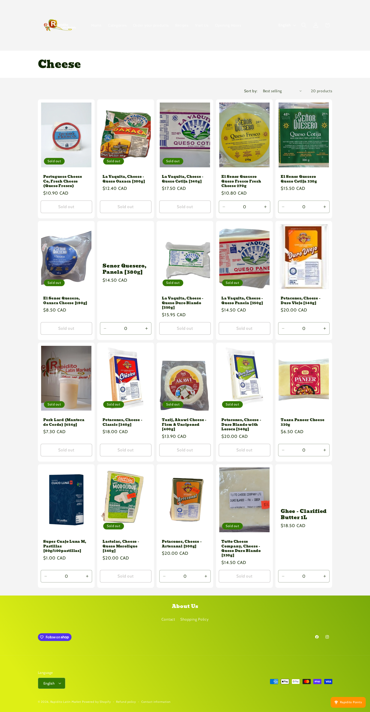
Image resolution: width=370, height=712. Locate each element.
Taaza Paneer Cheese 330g (302, 422)
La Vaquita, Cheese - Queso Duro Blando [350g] (182, 303)
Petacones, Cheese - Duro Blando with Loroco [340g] (241, 424)
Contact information (156, 701)
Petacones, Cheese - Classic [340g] (122, 422)
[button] (304, 25)
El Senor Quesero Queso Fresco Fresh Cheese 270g (241, 181)
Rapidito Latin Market (65, 701)
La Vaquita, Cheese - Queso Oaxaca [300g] (124, 178)
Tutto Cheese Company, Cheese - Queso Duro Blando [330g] (241, 548)
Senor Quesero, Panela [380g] (124, 269)
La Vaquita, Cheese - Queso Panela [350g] (242, 300)
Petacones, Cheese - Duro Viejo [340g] (300, 300)
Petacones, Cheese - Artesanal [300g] (181, 543)
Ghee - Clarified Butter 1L (304, 514)
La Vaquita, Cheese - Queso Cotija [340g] (182, 178)
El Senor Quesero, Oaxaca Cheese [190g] (65, 300)
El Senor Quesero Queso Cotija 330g (299, 178)
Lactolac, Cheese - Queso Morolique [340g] (121, 546)
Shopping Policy (194, 619)
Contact (168, 619)
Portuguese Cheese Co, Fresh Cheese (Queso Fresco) (62, 181)
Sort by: (251, 91)
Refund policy (126, 701)
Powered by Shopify (96, 701)
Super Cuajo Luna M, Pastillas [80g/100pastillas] (64, 546)
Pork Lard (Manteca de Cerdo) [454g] (64, 422)
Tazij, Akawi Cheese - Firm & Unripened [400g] (184, 424)
